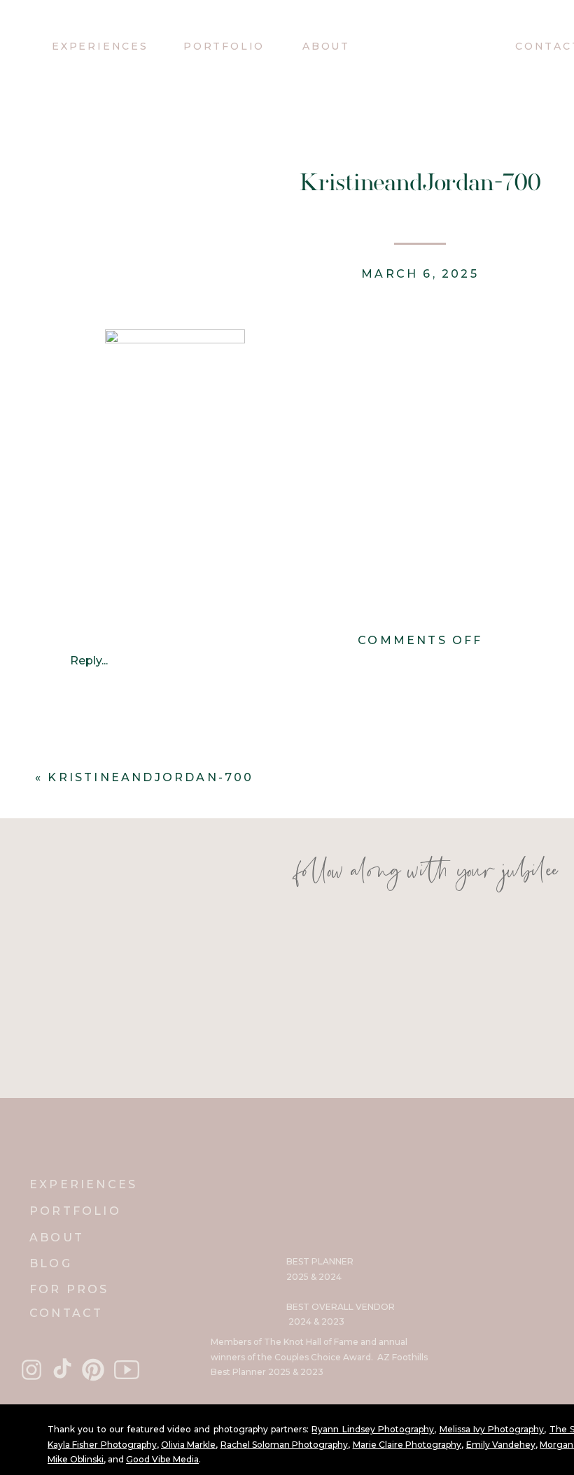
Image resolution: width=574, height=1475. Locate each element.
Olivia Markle (188, 1444)
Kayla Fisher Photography (102, 1444)
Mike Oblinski (76, 1459)
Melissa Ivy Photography (492, 1429)
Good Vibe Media (162, 1459)
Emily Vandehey (501, 1444)
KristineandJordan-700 (150, 777)
